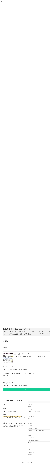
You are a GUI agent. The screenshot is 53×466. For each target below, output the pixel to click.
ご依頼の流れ (31, 452)
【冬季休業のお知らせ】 (8, 366)
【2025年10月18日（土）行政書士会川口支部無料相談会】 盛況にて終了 (19, 373)
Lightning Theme (26, 463)
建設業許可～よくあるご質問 (34, 433)
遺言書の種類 (31, 409)
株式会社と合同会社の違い (34, 440)
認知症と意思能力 (32, 413)
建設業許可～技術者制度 (33, 425)
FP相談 (29, 442)
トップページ (30, 401)
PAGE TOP (50, 450)
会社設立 (30, 435)
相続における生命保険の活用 (34, 411)
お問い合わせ (30, 449)
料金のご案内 (30, 454)
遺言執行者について (33, 416)
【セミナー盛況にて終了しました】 (22, 353)
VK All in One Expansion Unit (34, 463)
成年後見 (30, 421)
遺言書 (29, 406)
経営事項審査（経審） (33, 428)
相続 (29, 418)
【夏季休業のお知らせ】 (8, 345)
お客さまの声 (30, 445)
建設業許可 (30, 423)
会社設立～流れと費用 (33, 437)
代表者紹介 (30, 404)
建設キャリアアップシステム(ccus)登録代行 (37, 430)
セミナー (30, 447)
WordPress (20, 463)
